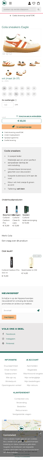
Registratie (32, 370)
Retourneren (21, 410)
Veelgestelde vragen (21, 414)
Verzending (21, 402)
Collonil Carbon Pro (10, 270)
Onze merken (10, 370)
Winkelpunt (10, 381)
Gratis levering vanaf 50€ (23, 15)
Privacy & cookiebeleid (22, 457)
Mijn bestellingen (32, 381)
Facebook (10, 334)
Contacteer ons (21, 399)
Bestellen (21, 406)
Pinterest (9, 343)
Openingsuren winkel (11, 385)
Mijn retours (32, 385)
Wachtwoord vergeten (32, 373)
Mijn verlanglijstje (32, 377)
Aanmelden (32, 366)
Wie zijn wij (11, 377)
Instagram (10, 339)
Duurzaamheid (11, 366)
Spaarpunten (11, 373)
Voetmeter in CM (29, 270)
